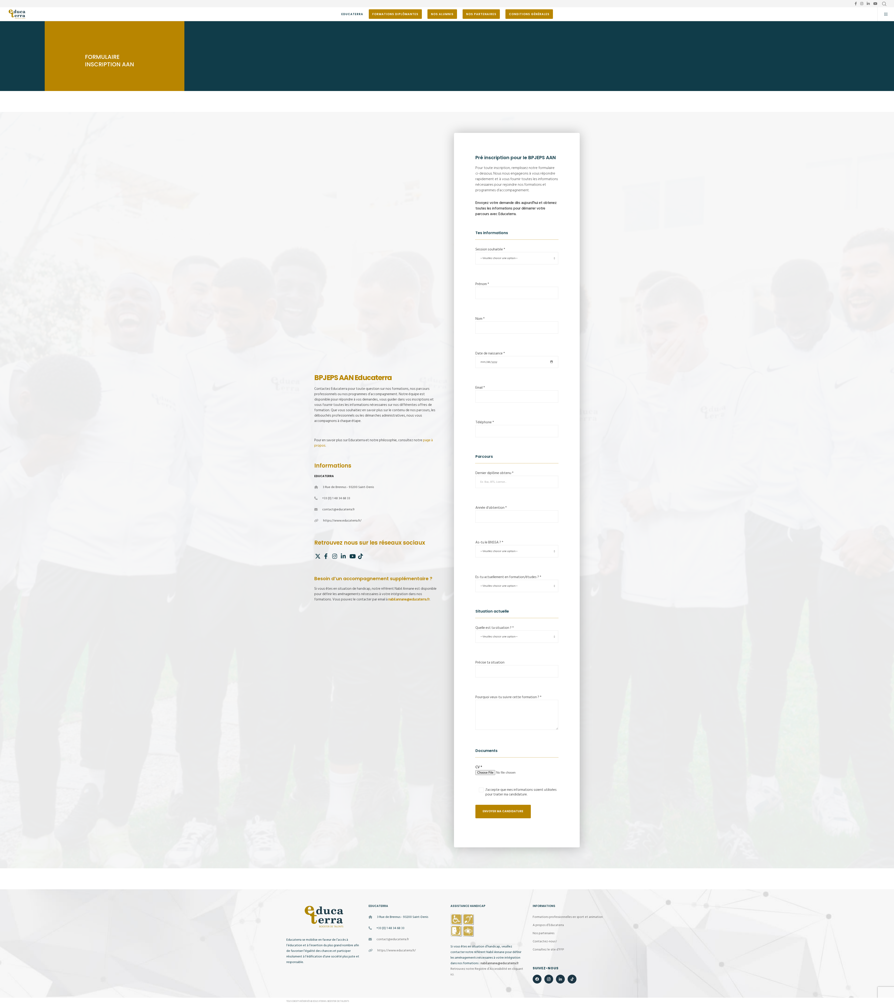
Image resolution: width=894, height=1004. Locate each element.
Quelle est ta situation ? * (494, 628)
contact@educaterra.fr (338, 509)
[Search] (884, 4)
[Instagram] (861, 3)
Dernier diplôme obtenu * (494, 473)
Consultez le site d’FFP (548, 949)
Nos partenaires (543, 933)
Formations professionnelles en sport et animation (568, 917)
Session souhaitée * (490, 249)
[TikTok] (360, 555)
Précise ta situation (490, 662)
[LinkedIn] (868, 3)
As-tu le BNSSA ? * (489, 542)
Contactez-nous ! (545, 941)
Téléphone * (484, 422)
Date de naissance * (490, 353)
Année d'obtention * (491, 508)
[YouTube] (875, 3)
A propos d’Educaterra (548, 925)
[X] (317, 555)
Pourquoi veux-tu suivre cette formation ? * (508, 697)
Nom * (480, 319)
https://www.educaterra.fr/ (342, 520)
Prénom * (482, 284)
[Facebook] (856, 3)
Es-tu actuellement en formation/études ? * (508, 577)
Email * (480, 388)
